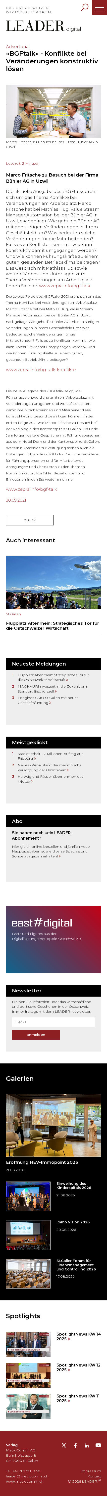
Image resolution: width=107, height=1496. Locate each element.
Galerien (20, 1079)
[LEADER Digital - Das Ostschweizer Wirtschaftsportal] (43, 26)
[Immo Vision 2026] (53, 1235)
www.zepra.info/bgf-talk (64, 285)
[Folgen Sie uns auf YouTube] (98, 1446)
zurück (30, 520)
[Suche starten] (84, 7)
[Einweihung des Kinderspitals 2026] (53, 1196)
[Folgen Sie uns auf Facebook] (75, 1446)
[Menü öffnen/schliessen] (99, 7)
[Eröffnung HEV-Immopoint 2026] (53, 1135)
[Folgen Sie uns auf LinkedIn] (87, 1446)
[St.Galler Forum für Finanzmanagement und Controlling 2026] (53, 1273)
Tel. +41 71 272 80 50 (23, 1471)
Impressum (91, 1471)
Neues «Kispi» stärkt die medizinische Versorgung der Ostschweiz (50, 767)
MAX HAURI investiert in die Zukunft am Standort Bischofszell (52, 689)
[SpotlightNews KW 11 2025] (53, 1406)
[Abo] (53, 848)
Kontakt (94, 1476)
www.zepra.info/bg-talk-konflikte (41, 369)
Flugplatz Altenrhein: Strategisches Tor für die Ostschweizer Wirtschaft (53, 677)
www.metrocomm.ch (25, 1481)
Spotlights (23, 1316)
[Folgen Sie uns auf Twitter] (64, 1447)
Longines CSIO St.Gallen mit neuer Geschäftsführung (48, 700)
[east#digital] (53, 939)
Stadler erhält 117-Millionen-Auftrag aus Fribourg (50, 756)
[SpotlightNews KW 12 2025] (53, 1375)
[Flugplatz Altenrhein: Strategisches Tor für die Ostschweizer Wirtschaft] (53, 595)
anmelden (36, 1034)
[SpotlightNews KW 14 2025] (53, 1344)
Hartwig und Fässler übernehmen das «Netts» (50, 779)
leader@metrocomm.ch (27, 1476)
